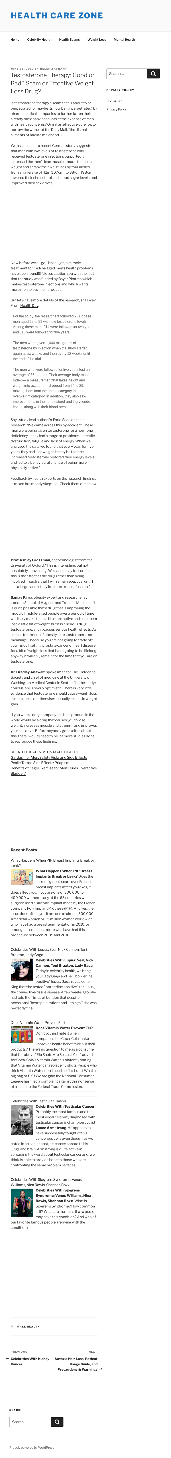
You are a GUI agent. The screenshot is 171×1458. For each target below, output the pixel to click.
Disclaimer (114, 101)
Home (15, 39)
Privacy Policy (116, 109)
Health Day (29, 305)
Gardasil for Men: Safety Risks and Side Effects (49, 757)
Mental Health (124, 39)
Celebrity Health (39, 39)
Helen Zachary (53, 68)
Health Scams (69, 39)
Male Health (28, 1326)
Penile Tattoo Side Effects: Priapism (40, 763)
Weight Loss (97, 39)
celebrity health (62, 971)
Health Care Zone (57, 15)
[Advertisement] (48, 222)
